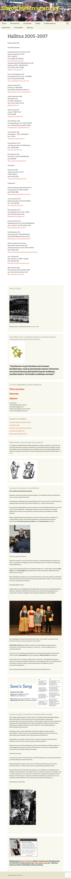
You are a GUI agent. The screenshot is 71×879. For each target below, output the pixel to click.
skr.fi (21, 205)
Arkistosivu (30, 27)
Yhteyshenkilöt (18, 27)
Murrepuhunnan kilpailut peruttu (18, 434)
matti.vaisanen (12, 274)
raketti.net (19, 116)
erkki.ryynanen (12, 239)
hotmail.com (22, 179)
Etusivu (4, 23)
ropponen (11, 70)
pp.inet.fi (20, 70)
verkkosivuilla (35, 326)
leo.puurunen (12, 139)
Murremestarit (6, 27)
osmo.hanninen (12, 61)
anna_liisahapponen (14, 81)
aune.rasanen (12, 161)
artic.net (26, 81)
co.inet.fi (23, 228)
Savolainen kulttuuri (50, 23)
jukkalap (10, 105)
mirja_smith (11, 179)
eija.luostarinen (12, 228)
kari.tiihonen (12, 263)
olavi (9, 150)
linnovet (10, 116)
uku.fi (22, 61)
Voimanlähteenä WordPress (15, 875)
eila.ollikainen (12, 127)
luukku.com (22, 161)
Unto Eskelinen (27, 861)
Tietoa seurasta (14, 23)
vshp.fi (22, 274)
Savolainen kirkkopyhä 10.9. (17, 431)
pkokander (11, 216)
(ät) (19, 61)
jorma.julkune (12, 205)
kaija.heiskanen (12, 194)
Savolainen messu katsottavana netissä (20, 428)
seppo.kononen (12, 92)
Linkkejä (37, 23)
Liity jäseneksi (27, 23)
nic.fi (17, 105)
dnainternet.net (25, 127)
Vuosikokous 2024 (14, 425)
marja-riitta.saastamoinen (16, 252)
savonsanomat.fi (25, 92)
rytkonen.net (18, 150)
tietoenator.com (24, 263)
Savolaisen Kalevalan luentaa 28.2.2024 (20, 422)
